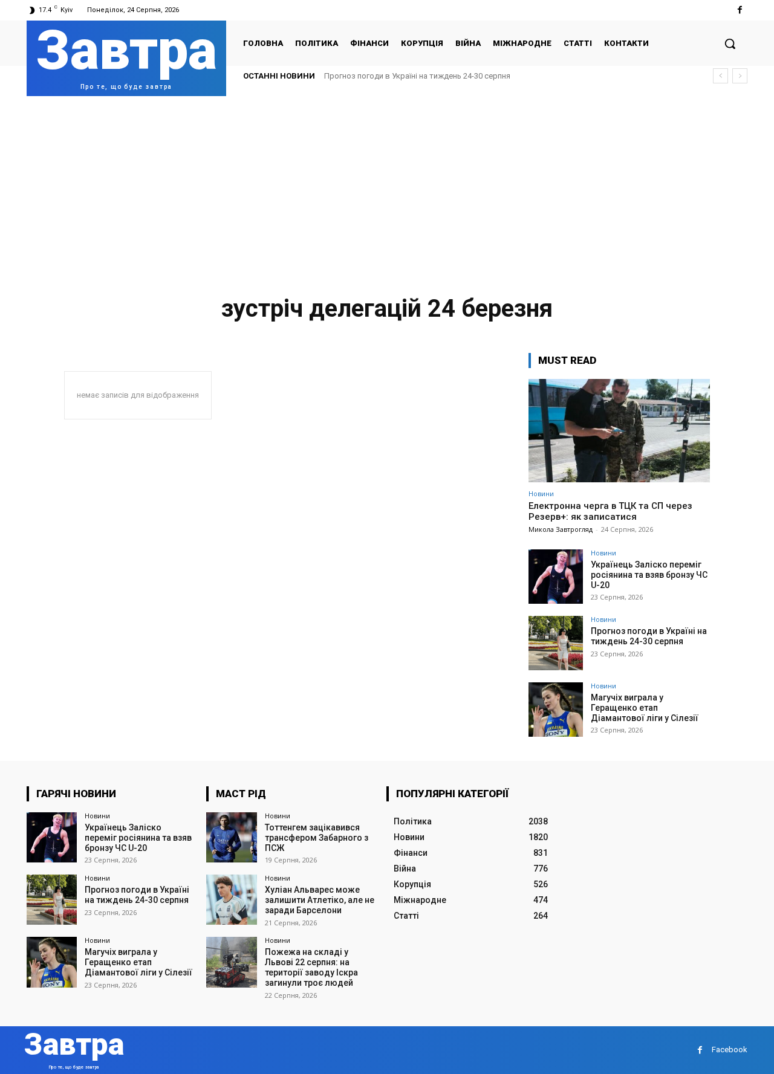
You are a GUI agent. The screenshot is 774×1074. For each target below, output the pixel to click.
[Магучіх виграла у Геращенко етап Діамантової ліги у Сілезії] (555, 709)
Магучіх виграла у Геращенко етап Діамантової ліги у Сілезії (644, 708)
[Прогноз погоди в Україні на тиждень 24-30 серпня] (555, 643)
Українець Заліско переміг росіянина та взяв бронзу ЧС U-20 (649, 575)
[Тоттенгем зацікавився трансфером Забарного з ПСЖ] (231, 837)
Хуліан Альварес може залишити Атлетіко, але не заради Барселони (319, 900)
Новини (541, 493)
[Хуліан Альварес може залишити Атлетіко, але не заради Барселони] (231, 900)
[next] (739, 75)
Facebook (729, 1049)
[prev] (720, 75)
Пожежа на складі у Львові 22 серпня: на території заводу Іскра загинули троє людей (311, 967)
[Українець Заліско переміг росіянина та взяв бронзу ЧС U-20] (555, 576)
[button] (729, 43)
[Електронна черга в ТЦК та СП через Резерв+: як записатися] (619, 430)
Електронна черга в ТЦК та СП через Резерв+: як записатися (610, 511)
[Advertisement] (387, 186)
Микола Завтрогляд (560, 529)
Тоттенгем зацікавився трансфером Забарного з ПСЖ (316, 838)
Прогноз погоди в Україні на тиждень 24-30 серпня (417, 75)
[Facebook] (739, 10)
